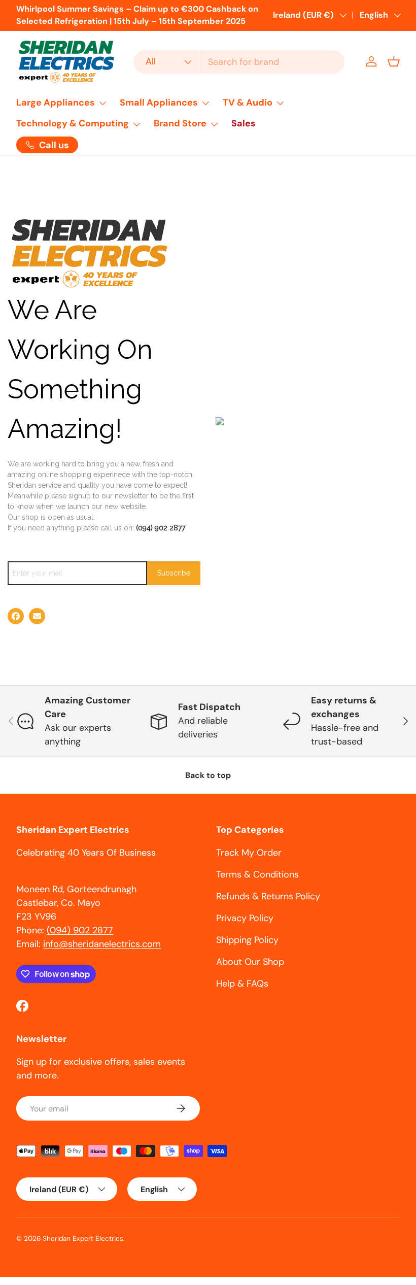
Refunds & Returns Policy (268, 896)
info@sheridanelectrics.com (102, 944)
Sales (243, 123)
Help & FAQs (242, 983)
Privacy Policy (244, 918)
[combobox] (238, 62)
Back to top (208, 775)
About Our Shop (250, 962)
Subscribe (173, 573)
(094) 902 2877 (160, 528)
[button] (394, 61)
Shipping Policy (247, 940)
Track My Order (249, 853)
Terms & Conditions (257, 874)
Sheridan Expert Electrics (83, 1238)
